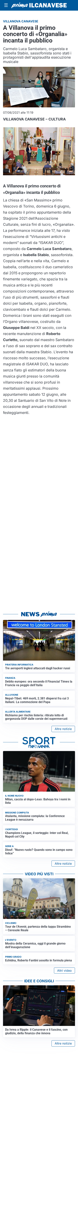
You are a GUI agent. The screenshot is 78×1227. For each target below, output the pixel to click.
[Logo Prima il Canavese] (39, 5)
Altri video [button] (64, 970)
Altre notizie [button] (63, 729)
